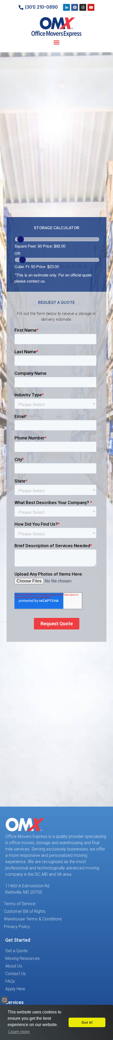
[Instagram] (82, 7)
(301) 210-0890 (41, 7)
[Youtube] (91, 7)
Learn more (19, 1031)
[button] (56, 42)
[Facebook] (74, 7)
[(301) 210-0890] (21, 7)
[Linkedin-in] (66, 7)
